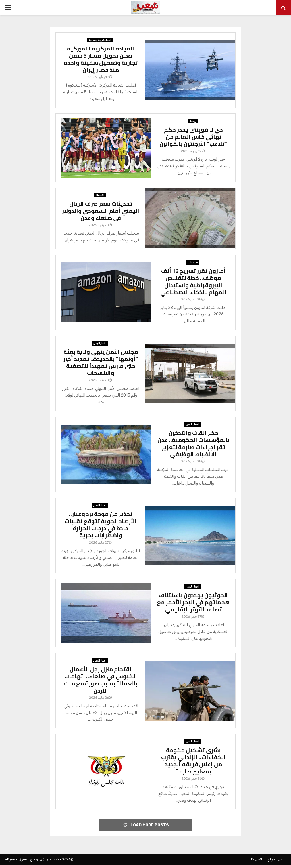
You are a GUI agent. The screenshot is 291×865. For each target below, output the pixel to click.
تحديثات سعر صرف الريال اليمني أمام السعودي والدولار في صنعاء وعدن (100, 210)
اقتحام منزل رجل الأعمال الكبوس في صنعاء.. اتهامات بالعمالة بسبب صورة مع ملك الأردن (100, 680)
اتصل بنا (256, 859)
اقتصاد (99, 195)
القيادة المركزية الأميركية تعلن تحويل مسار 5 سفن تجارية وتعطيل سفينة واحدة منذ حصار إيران (101, 59)
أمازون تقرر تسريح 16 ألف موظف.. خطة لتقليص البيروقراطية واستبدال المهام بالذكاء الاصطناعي (193, 281)
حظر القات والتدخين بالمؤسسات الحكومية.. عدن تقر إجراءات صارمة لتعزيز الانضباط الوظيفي (193, 443)
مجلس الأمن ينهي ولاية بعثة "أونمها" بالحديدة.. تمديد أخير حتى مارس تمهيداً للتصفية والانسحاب (100, 362)
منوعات (193, 262)
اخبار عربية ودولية (100, 40)
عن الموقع (274, 859)
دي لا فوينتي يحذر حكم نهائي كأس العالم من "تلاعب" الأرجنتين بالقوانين (193, 136)
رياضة (192, 121)
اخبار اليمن (100, 343)
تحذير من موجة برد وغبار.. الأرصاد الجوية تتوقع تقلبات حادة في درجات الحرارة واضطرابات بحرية (100, 524)
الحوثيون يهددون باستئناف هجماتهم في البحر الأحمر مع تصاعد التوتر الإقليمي (193, 602)
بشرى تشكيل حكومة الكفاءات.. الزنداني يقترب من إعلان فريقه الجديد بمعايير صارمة (193, 760)
